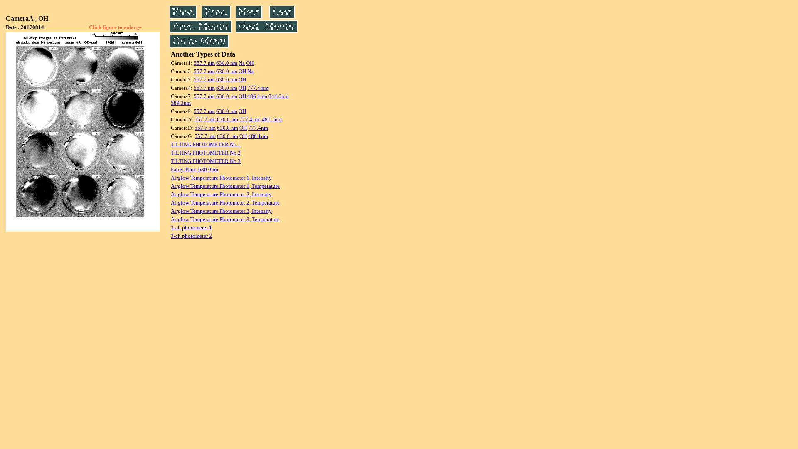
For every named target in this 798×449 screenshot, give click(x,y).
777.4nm (258, 128)
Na (242, 63)
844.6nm (278, 96)
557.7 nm (204, 63)
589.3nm (181, 103)
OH (250, 63)
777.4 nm (257, 88)
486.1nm (257, 96)
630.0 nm (226, 63)
